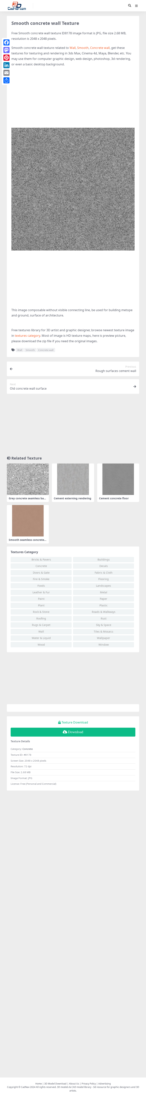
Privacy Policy (89, 1083)
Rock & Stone (41, 612)
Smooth (83, 48)
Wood (41, 644)
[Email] (6, 73)
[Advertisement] (73, 97)
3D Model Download (55, 1083)
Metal (103, 592)
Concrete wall (100, 48)
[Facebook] (6, 42)
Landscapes (103, 585)
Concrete (41, 566)
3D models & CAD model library (74, 1087)
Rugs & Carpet (41, 625)
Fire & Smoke (41, 579)
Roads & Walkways (103, 612)
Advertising (104, 1083)
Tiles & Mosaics (103, 631)
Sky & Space (103, 625)
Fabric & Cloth (104, 572)
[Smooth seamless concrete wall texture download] (28, 520)
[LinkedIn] (6, 65)
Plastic (103, 605)
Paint (41, 599)
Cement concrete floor (114, 498)
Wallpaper (103, 638)
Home (38, 1083)
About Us (74, 1083)
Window (103, 644)
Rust (103, 618)
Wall (73, 48)
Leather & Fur (41, 592)
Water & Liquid (41, 638)
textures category (27, 336)
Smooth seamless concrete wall (26, 541)
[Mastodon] (6, 50)
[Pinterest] (6, 57)
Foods (41, 585)
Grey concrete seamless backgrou (28, 499)
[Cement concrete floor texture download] (118, 479)
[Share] (6, 80)
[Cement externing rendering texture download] (73, 479)
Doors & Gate (41, 572)
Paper (103, 599)
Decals (103, 566)
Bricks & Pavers (41, 559)
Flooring (103, 579)
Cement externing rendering (72, 498)
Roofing (41, 618)
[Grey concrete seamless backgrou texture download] (28, 479)
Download (75, 732)
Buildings (104, 559)
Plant (41, 605)
